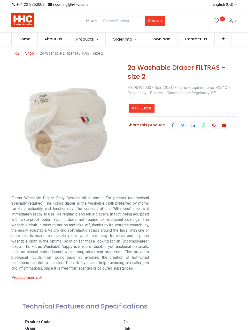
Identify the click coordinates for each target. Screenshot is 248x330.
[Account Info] (232, 21)
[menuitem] (24, 39)
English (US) (223, 4)
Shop (29, 53)
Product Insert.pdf (26, 277)
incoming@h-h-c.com (70, 4)
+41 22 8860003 (30, 4)
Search (155, 20)
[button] (91, 21)
